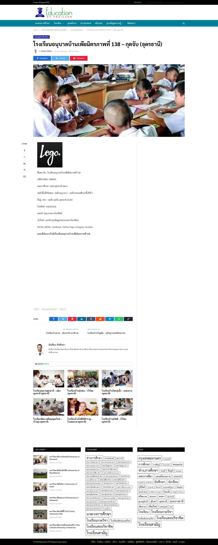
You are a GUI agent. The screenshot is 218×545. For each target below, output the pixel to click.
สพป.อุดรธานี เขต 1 (124, 498)
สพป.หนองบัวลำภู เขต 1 (93, 498)
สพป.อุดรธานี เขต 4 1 (49, 309)
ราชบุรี (159, 492)
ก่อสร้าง (107, 542)
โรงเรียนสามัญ (97, 532)
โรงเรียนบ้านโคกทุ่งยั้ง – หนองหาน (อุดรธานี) (117, 392)
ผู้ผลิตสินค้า (140, 542)
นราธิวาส (148, 482)
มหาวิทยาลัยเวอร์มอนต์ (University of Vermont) (64, 457)
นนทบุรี (140, 482)
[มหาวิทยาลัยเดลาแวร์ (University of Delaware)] (40, 501)
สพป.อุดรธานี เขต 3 (92, 502)
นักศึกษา (159, 482)
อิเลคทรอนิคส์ (151, 542)
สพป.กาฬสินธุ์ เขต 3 (92, 462)
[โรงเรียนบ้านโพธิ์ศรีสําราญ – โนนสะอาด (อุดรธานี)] (82, 407)
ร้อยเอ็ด (166, 491)
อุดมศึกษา (72, 23)
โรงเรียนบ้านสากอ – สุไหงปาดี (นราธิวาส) (62, 333)
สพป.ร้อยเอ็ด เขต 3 (109, 487)
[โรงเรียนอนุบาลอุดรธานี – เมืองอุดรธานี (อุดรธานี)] (48, 378)
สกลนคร (153, 496)
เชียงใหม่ (152, 506)
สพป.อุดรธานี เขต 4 (41, 37)
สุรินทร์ (154, 501)
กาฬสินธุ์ (156, 464)
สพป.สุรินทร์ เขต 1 (92, 494)
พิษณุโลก (180, 487)
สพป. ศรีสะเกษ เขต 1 (124, 487)
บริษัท (93, 542)
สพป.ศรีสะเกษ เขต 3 (92, 491)
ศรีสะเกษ (143, 496)
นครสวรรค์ (177, 476)
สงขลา (162, 496)
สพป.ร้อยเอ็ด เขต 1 (122, 483)
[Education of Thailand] (53, 12)
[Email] (24, 176)
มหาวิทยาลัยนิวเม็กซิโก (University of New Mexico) (164, 2)
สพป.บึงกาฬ (125, 476)
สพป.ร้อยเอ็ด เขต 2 (93, 487)
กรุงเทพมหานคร (150, 458)
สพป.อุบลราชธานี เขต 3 (111, 505)
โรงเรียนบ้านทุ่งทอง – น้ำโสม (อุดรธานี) (80, 392)
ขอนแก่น (177, 464)
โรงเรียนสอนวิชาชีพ (100, 526)
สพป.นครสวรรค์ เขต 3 (112, 476)
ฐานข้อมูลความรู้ (114, 23)
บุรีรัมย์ (142, 487)
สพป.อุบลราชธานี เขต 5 (94, 509)
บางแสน (182, 542)
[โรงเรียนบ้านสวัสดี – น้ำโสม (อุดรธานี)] (117, 407)
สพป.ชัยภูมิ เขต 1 (107, 466)
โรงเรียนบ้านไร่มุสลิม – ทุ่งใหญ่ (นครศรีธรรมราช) (106, 333)
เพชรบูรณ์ (163, 506)
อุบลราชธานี (176, 501)
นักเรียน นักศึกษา (46, 51)
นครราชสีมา (146, 476)
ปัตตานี (158, 487)
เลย (171, 507)
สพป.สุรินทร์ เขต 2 (107, 494)
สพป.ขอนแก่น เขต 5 (93, 466)
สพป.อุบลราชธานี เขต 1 (108, 502)
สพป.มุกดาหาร (108, 483)
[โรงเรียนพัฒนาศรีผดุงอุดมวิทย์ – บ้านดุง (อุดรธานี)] (48, 407)
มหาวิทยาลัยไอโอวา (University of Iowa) (63, 485)
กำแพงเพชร (166, 465)
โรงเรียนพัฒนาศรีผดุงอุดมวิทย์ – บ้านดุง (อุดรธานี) (47, 420)
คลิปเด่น (99, 23)
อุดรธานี (63, 309)
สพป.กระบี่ (119, 458)
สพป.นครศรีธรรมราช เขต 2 (111, 473)
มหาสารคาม (143, 492)
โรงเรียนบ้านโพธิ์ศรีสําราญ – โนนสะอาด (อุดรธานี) (80, 420)
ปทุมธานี (150, 487)
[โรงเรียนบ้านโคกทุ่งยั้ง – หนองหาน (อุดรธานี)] (117, 378)
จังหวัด (168, 542)
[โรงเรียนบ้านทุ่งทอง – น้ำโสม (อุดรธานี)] (82, 378)
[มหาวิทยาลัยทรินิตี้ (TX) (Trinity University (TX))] (40, 514)
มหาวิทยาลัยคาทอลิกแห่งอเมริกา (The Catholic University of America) (64, 526)
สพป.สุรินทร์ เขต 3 (121, 494)
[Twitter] (24, 156)
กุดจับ (37, 309)
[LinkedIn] (24, 163)
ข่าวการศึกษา (94, 458)
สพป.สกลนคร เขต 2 (122, 491)
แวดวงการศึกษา (42, 23)
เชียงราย (142, 506)
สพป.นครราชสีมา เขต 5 (110, 469)
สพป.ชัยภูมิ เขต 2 (121, 466)
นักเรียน (173, 482)
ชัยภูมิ (170, 470)
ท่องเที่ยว (122, 542)
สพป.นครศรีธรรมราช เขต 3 (94, 476)
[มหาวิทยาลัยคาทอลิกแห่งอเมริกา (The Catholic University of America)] (40, 528)
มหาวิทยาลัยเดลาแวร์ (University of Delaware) (63, 498)
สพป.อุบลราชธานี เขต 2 (93, 505)
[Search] (183, 23)
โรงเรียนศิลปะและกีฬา (120, 520)
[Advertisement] (138, 12)
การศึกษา (144, 464)
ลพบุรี (175, 492)
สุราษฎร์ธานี (143, 501)
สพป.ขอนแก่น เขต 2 (124, 462)
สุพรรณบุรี (170, 497)
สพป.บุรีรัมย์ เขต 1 (91, 480)
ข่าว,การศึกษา (148, 470)
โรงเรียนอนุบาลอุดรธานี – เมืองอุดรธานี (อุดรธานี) (47, 392)
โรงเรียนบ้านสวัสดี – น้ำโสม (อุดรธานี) (114, 420)
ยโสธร (152, 492)
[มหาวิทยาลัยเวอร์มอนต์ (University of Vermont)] (40, 460)
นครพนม (179, 471)
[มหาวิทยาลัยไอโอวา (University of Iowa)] (40, 487)
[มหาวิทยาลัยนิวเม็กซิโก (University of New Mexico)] (40, 473)
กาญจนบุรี (167, 459)
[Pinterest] (24, 169)
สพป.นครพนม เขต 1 (93, 469)
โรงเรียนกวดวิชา (97, 520)
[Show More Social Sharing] (90, 58)
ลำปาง (181, 492)
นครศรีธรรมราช (163, 476)
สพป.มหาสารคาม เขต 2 (93, 483)
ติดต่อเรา (131, 23)
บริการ (114, 542)
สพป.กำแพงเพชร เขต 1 (108, 462)
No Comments (62, 51)
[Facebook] (24, 150)
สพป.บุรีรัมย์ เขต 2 (105, 480)
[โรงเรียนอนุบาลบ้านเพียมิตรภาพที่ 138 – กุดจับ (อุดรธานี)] (109, 100)
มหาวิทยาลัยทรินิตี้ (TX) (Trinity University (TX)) (62, 512)
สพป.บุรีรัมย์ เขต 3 (119, 480)
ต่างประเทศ (86, 23)
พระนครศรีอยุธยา (168, 487)
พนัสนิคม (130, 542)
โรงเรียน (57, 23)
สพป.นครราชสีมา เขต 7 (93, 473)
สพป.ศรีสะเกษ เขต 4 (107, 491)
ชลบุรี (163, 471)
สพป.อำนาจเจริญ (109, 498)
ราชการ (161, 542)
